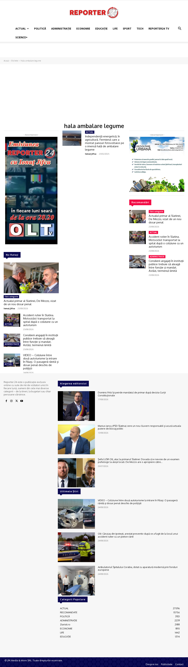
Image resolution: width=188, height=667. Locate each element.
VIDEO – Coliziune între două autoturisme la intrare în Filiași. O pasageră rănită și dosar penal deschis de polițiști (41, 361)
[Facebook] (6, 401)
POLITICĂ (40, 28)
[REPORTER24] (94, 12)
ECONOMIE (83, 28)
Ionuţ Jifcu (9, 308)
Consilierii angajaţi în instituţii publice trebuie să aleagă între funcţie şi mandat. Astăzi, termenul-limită (40, 340)
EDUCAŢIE (101, 28)
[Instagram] (11, 401)
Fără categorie (11, 296)
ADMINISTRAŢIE (61, 28)
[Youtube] (21, 401)
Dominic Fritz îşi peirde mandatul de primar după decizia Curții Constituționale (132, 394)
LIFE (115, 28)
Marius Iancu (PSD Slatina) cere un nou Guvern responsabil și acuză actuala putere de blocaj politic (139, 427)
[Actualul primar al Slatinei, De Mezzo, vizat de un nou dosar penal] (31, 277)
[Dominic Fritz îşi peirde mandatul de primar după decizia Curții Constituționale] (76, 406)
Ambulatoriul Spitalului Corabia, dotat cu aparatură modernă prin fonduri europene (138, 568)
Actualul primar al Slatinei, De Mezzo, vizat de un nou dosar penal (30, 302)
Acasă (6, 60)
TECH (140, 28)
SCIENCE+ (21, 37)
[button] (179, 29)
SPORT (127, 28)
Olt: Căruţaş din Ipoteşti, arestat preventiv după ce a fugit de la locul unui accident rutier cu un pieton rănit (138, 535)
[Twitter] (16, 401)
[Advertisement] (94, 51)
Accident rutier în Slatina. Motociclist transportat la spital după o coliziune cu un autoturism (40, 320)
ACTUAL (20, 28)
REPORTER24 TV (159, 28)
